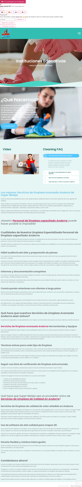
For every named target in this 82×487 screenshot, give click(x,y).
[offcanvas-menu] (79, 33)
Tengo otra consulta (7, 23)
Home (32, 66)
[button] (20, 164)
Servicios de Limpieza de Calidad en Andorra (30, 399)
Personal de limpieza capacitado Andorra (40, 220)
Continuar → (20, 19)
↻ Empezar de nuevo (7, 26)
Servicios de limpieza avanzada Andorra (24, 326)
